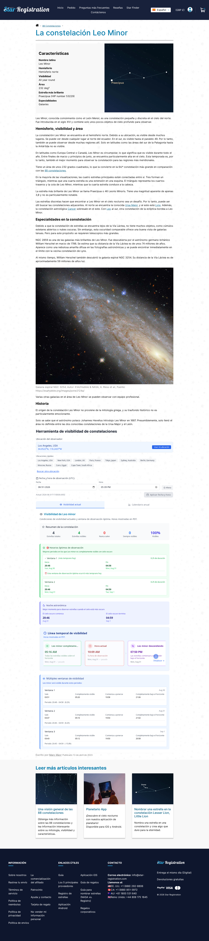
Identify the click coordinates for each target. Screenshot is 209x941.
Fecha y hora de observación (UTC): (57, 478)
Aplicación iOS (88, 875)
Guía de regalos (89, 882)
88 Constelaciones (51, 26)
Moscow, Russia (44, 465)
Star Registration (173, 894)
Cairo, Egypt (61, 465)
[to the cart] (203, 10)
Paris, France (95, 460)
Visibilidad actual (72, 504)
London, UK (80, 460)
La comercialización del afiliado (40, 878)
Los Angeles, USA (45, 460)
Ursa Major (131, 205)
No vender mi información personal (38, 915)
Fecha (38, 482)
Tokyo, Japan (110, 460)
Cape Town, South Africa (81, 465)
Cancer (72, 208)
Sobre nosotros (17, 875)
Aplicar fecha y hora (160, 494)
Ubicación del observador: (49, 439)
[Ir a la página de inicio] (37, 26)
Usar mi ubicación (161, 447)
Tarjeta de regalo (40, 904)
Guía (60, 875)
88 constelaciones (55, 170)
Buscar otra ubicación (48, 471)
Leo (109, 208)
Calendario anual (140, 504)
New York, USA (64, 460)
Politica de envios (18, 922)
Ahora (168, 487)
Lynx (158, 205)
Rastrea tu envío (17, 882)
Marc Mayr (55, 754)
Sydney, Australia (128, 460)
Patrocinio (37, 889)
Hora (101, 482)
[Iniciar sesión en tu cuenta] (190, 10)
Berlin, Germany (147, 460)
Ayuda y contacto (41, 897)
